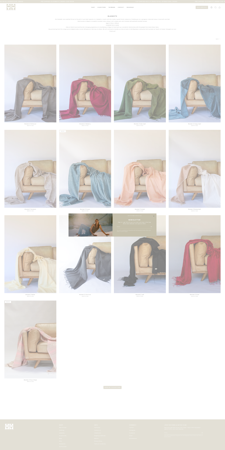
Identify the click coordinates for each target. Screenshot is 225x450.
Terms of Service (121, 231)
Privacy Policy (145, 230)
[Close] (154, 216)
